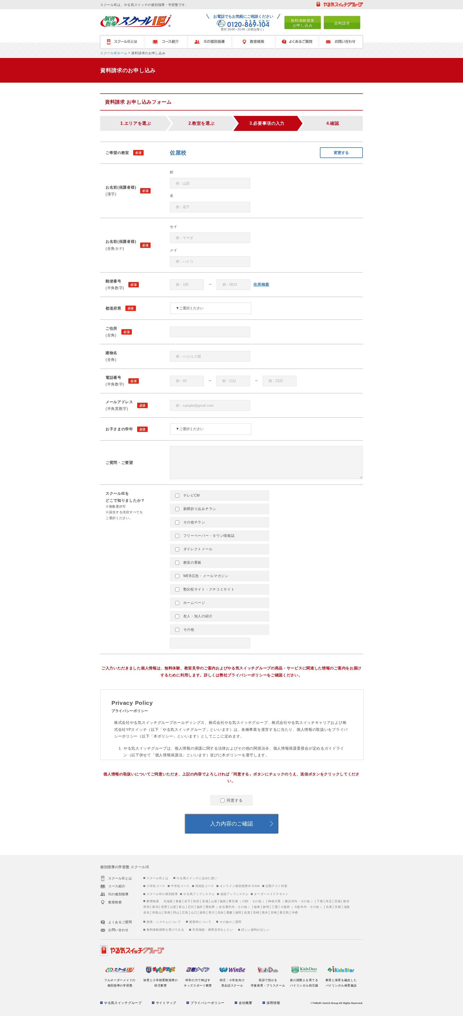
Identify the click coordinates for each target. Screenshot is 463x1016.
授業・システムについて (164, 921)
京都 (338, 906)
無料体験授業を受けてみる (165, 929)
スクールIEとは (158, 878)
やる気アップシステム (199, 894)
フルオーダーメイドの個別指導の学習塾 (120, 982)
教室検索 (253, 42)
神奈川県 (274, 901)
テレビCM (191, 495)
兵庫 (329, 906)
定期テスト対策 (276, 885)
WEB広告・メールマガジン (205, 576)
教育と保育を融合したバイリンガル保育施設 (341, 982)
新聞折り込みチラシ (199, 509)
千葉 (320, 901)
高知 (221, 912)
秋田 (196, 901)
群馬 (146, 906)
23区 (245, 901)
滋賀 (347, 906)
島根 (167, 912)
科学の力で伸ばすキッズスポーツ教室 (198, 982)
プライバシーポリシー (208, 1003)
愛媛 (229, 912)
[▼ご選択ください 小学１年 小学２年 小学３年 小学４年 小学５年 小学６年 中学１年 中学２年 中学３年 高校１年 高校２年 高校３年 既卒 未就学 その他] (210, 429)
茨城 (337, 901)
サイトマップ (166, 1003)
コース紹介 (166, 42)
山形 (214, 901)
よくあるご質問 (297, 42)
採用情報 (273, 1003)
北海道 (168, 901)
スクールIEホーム (113, 53)
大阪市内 (300, 906)
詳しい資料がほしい (255, 929)
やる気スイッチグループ (123, 1003)
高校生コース (204, 885)
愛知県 (210, 906)
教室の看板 (191, 562)
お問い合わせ (341, 42)
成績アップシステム (234, 894)
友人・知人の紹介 (197, 616)
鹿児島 (284, 912)
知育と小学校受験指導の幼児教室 (160, 982)
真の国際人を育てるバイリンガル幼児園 (304, 982)
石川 (191, 906)
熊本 (265, 912)
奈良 (146, 912)
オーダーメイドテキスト (271, 894)
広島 (185, 912)
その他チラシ (193, 522)
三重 (275, 906)
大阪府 (285, 906)
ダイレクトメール (197, 549)
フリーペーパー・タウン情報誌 (208, 536)
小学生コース (156, 885)
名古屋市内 (227, 906)
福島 (223, 901)
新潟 (155, 906)
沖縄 (295, 912)
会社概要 (245, 1003)
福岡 (238, 912)
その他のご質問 (230, 921)
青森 (179, 901)
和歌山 (157, 912)
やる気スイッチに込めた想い (197, 878)
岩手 (187, 901)
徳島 (203, 912)
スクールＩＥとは (122, 42)
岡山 (176, 912)
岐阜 (257, 906)
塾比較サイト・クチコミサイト (208, 589)
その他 (188, 630)
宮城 (205, 901)
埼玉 (329, 901)
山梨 (173, 906)
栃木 (346, 901)
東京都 (233, 901)
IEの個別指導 (210, 42)
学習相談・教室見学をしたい (212, 929)
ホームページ (193, 603)
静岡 (266, 906)
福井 (200, 906)
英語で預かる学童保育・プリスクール (268, 982)
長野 (164, 906)
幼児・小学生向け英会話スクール (232, 982)
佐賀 (247, 912)
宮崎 (274, 912)
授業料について (200, 921)
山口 (194, 912)
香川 (211, 912)
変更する (341, 153)
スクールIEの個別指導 (162, 894)
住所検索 (261, 284)
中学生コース (180, 885)
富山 (182, 906)
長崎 (256, 912)
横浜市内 (291, 901)
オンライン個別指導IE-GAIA (240, 885)
